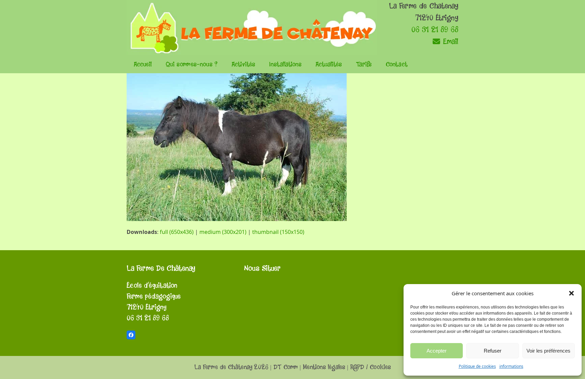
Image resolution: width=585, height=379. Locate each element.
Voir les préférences (548, 351)
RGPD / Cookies (370, 367)
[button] (571, 293)
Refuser (492, 351)
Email (449, 41)
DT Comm (285, 367)
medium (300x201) (222, 232)
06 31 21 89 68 (434, 30)
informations (511, 366)
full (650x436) (177, 232)
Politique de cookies (477, 366)
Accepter (437, 351)
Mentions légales (324, 367)
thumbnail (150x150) (278, 232)
